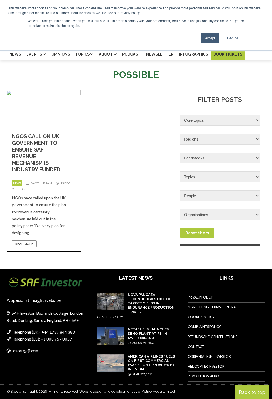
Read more (24, 244)
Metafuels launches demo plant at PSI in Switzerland (148, 333)
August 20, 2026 (143, 343)
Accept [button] (210, 38)
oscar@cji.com (25, 350)
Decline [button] (232, 38)
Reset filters (197, 233)
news (17, 183)
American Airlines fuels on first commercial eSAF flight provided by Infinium (151, 362)
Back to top (252, 392)
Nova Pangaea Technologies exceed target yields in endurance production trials (151, 303)
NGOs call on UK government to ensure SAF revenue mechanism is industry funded (36, 153)
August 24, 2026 (112, 316)
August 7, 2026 (142, 374)
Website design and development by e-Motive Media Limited (127, 391)
